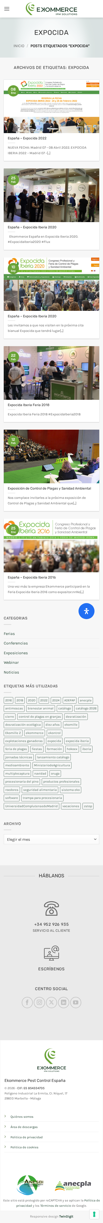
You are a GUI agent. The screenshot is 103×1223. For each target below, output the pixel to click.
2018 (19, 700)
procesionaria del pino (21, 781)
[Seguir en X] (51, 1002)
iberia (86, 749)
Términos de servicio (55, 1205)
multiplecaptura (17, 773)
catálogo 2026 (86, 708)
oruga (55, 773)
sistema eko (71, 790)
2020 (32, 700)
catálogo (64, 708)
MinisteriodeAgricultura (52, 765)
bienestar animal (41, 708)
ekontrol (54, 733)
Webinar (11, 662)
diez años (53, 724)
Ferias (9, 633)
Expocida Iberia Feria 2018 (29, 405)
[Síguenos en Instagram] (39, 1002)
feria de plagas (16, 749)
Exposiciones (16, 652)
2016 (8, 700)
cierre (9, 716)
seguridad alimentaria (40, 790)
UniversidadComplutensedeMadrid (31, 806)
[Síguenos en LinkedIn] (63, 1002)
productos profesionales (61, 781)
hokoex (72, 749)
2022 (44, 700)
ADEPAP (69, 700)
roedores (11, 790)
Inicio (19, 45)
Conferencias (16, 643)
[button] (7, 9)
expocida (54, 741)
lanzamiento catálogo (53, 757)
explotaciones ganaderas (24, 741)
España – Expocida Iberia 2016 (32, 577)
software (11, 798)
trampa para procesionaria (42, 798)
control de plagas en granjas (40, 716)
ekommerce (35, 733)
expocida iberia (77, 741)
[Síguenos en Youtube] (75, 1002)
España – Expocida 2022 (27, 138)
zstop (88, 806)
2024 (56, 700)
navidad (40, 773)
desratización (76, 716)
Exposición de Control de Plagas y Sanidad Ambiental (49, 488)
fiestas (37, 749)
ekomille (71, 724)
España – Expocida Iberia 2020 (32, 227)
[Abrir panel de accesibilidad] (86, 611)
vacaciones (70, 806)
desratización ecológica (23, 724)
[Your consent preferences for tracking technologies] (94, 1214)
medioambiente (17, 765)
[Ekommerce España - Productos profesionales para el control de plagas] (51, 9)
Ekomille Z (13, 733)
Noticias (11, 672)
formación (54, 749)
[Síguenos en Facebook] (27, 1002)
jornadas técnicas (18, 757)
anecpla (86, 700)
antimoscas (14, 708)
